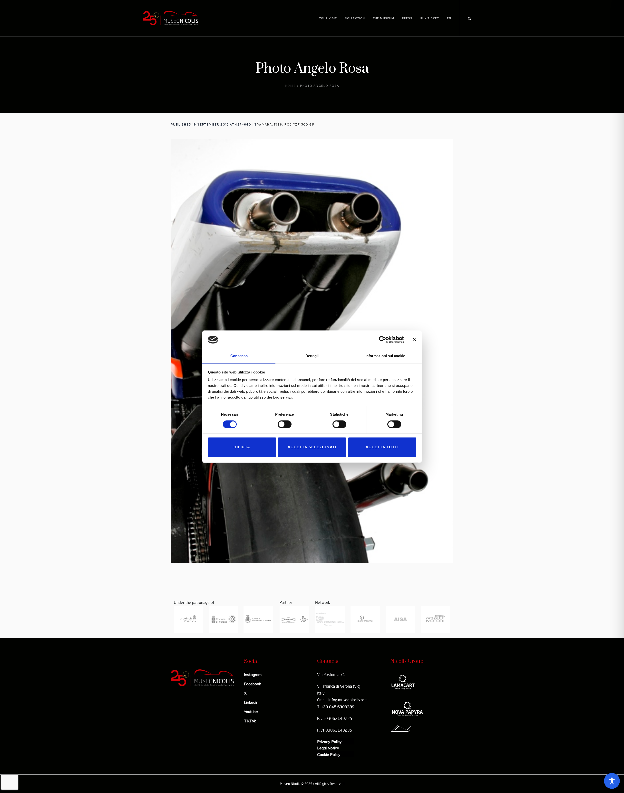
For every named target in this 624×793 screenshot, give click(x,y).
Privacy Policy (329, 741)
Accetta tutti (382, 447)
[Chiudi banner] (414, 339)
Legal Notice (328, 747)
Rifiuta (242, 447)
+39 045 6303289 (337, 706)
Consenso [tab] (239, 356)
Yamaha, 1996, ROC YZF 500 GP (285, 124)
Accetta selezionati (312, 447)
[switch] (285, 424)
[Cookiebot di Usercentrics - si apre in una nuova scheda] (382, 339)
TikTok (250, 720)
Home (290, 86)
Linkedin (251, 702)
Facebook (252, 683)
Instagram (253, 674)
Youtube (251, 711)
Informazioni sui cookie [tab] (385, 356)
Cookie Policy (329, 754)
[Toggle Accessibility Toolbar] (612, 781)
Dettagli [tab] (312, 356)
